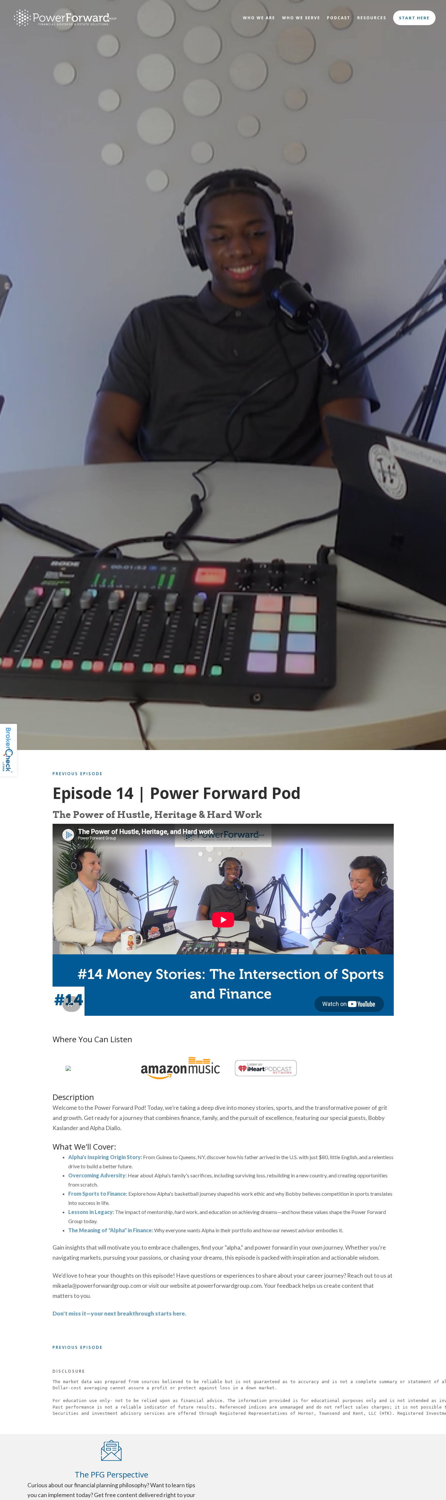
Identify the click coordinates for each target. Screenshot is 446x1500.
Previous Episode (78, 773)
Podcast (338, 18)
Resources (371, 18)
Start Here (414, 17)
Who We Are (259, 18)
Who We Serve (301, 18)
